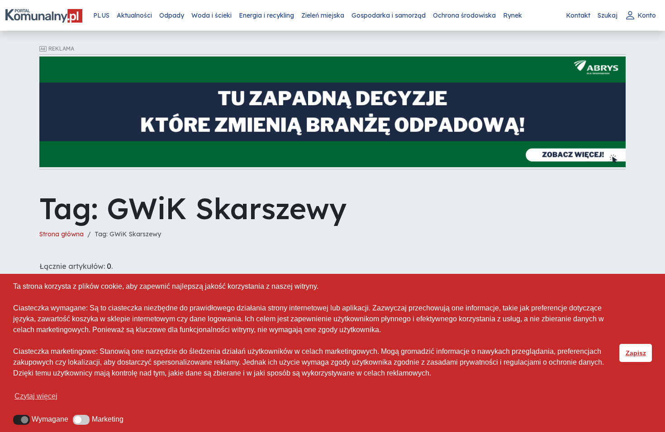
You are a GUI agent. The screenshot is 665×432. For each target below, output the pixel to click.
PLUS (101, 15)
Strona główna (61, 234)
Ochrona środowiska (464, 15)
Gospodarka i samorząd (389, 15)
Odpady (171, 15)
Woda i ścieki (211, 15)
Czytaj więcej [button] (35, 396)
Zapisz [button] (636, 353)
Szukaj (608, 15)
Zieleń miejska (322, 15)
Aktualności (134, 15)
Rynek (512, 15)
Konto (646, 15)
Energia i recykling (266, 15)
